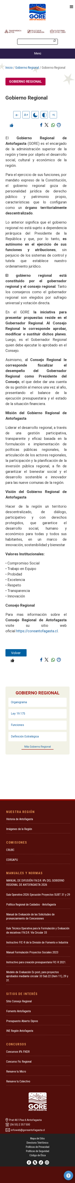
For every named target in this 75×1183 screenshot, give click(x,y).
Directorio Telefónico (37, 1142)
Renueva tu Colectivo (18, 1081)
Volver (16, 653)
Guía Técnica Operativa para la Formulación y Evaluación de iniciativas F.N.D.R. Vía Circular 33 (37, 930)
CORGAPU (12, 860)
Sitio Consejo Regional (19, 1001)
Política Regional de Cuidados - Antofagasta (31, 904)
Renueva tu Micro (16, 1071)
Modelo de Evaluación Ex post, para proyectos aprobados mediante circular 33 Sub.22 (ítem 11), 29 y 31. (37, 976)
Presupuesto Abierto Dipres (22, 1021)
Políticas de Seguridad (37, 1151)
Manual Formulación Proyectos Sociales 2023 (32, 952)
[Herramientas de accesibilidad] (68, 1175)
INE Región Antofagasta (19, 1031)
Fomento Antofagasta (18, 1011)
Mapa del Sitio (37, 1138)
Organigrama (19, 702)
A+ (26, 115)
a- (17, 115)
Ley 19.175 (18, 713)
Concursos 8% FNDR (18, 1051)
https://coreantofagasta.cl (37, 631)
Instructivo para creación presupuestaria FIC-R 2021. (36, 962)
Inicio (9, 67)
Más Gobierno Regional (37, 746)
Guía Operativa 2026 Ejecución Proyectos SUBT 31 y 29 (38, 894)
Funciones (17, 725)
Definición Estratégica (25, 736)
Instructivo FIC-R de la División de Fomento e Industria (37, 942)
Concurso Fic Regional (18, 1061)
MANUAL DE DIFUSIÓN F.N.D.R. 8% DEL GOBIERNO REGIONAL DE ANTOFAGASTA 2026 (35, 882)
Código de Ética (37, 1155)
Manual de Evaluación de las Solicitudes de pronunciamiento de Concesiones (30, 916)
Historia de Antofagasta (19, 819)
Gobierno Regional (27, 67)
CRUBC (10, 850)
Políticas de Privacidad (37, 1146)
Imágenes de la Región (19, 829)
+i (53, 115)
